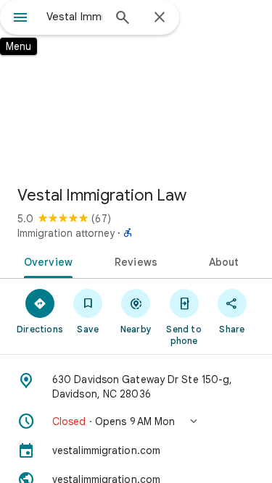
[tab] (45, 260)
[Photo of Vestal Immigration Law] (136, 87)
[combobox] (74, 16)
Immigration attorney (66, 233)
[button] (136, 421)
